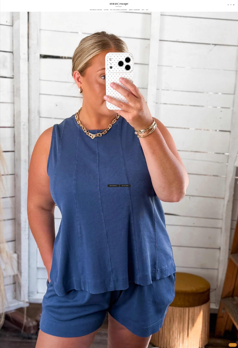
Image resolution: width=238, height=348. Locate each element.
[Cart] (233, 4)
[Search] (228, 4)
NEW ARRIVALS (113, 185)
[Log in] (231, 4)
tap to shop (125, 185)
